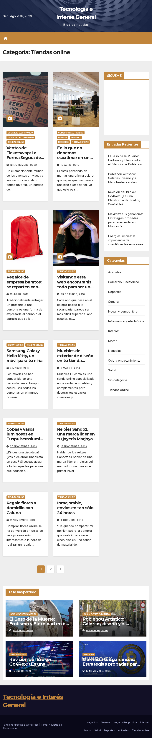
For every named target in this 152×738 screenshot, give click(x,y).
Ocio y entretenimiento (21, 137)
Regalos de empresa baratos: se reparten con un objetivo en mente (23, 287)
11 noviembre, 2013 (23, 520)
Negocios (63, 142)
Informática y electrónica (126, 321)
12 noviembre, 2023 (23, 164)
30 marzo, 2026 (23, 630)
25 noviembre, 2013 (23, 446)
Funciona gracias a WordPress (21, 724)
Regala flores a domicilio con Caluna (21, 507)
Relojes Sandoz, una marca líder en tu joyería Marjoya (76, 434)
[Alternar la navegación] (78, 38)
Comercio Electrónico (20, 133)
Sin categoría (15, 345)
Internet (76, 137)
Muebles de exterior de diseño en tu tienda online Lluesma (75, 358)
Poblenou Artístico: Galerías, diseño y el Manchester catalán (122, 178)
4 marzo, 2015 (19, 368)
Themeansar (10, 728)
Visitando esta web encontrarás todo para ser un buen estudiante (74, 284)
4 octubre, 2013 (72, 520)
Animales (114, 272)
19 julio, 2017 (19, 294)
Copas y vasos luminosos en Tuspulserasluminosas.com (24, 436)
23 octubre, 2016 (73, 294)
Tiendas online (16, 142)
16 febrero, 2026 (97, 630)
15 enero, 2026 (22, 671)
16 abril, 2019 (70, 164)
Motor (112, 341)
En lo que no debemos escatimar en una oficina (74, 155)
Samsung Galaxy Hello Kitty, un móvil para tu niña (24, 355)
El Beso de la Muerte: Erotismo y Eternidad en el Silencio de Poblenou (125, 160)
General (62, 137)
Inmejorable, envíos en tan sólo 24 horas (75, 507)
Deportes (114, 292)
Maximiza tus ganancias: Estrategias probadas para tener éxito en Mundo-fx (110, 664)
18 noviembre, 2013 (74, 446)
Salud (112, 370)
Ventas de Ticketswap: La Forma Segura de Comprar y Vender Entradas (24, 157)
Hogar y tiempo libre (123, 311)
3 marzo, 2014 (70, 368)
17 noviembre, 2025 (98, 671)
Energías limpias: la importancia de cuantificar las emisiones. (126, 240)
